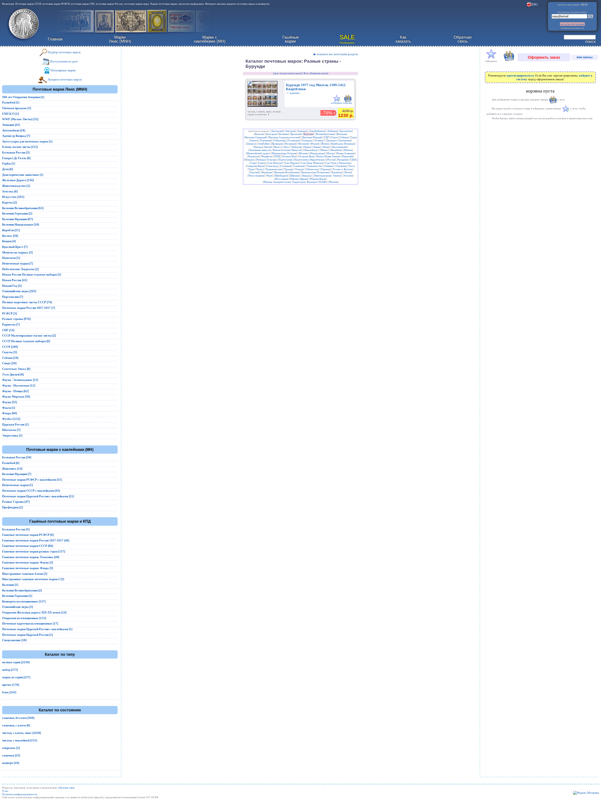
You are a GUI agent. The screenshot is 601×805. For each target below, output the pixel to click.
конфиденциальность (572, 28)
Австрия (290, 131)
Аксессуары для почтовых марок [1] (27, 141)
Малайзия (336, 150)
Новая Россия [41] (14, 280)
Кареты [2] (9, 202)
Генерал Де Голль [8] (16, 158)
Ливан (307, 147)
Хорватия (336, 172)
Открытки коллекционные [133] (24, 618)
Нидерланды (317, 153)
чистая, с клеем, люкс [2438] (21, 733)
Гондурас (307, 140)
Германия (266, 140)
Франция (267, 172)
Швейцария (281, 175)
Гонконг (319, 140)
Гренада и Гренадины (339, 140)
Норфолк (267, 156)
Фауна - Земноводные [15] (20, 380)
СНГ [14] (8, 330)
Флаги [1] (8, 408)
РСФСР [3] (9, 313)
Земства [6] (10, 191)
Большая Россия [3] (16, 152)
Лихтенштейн (339, 147)
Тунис (259, 169)
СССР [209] (10, 347)
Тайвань (328, 166)
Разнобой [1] (10, 102)
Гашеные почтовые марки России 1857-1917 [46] (35, 540)
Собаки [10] (10, 358)
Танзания (341, 166)
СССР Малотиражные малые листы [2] (29, 335)
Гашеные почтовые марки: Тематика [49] (30, 557)
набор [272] (10, 669)
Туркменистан (274, 169)
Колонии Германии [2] (17, 213)
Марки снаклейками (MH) (210, 39)
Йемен (325, 143)
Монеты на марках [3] (17, 252)
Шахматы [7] (11, 430)
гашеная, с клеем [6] (16, 725)
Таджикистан (314, 166)
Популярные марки (63, 70)
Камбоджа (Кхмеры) (342, 143)
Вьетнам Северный (255, 137)
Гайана (344, 137)
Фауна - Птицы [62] (15, 391)
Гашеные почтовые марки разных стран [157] (33, 551)
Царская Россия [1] (15, 424)
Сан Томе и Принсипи (338, 162)
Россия (331, 159)
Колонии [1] (10, 584)
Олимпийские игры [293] (19, 291)
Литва (326, 147)
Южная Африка (299, 178)
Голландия (294, 140)
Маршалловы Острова (284, 153)
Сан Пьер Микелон (312, 162)
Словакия (286, 166)
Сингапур (272, 166)
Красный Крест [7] (14, 247)
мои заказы (585, 57)
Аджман (302, 131)
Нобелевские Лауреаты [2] (20, 269)
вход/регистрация (572, 24)
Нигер (330, 153)
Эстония (348, 175)
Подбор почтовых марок (64, 52)
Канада (258, 147)
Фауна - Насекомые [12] (18, 385)
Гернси (254, 140)
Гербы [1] (8, 163)
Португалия (285, 159)
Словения (298, 166)
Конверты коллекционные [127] (24, 601)
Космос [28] (10, 236)
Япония (333, 181)
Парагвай (347, 156)
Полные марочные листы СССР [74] (27, 302)
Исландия (290, 143)
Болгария (271, 134)
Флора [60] (9, 413)
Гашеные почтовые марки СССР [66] (27, 546)
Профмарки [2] (12, 507)
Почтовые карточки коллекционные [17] (30, 623)
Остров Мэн (289, 156)
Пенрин (249, 159)
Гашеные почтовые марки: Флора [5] (27, 568)
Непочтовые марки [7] (17, 263)
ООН (277, 156)
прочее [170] (10, 684)
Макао (324, 150)
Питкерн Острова (266, 159)
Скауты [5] (9, 352)
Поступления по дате (63, 61)
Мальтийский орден (258, 153)
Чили (269, 175)
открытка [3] (11, 748)
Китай (268, 147)
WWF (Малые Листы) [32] (20, 119)
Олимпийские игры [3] (17, 607)
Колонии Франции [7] (16, 474)
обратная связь (66, 787)
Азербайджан (317, 131)
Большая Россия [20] (16, 457)
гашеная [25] (11, 755)
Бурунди (308, 134)
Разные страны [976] (16, 319)
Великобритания (325, 134)
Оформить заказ (544, 57)
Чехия (347, 172)
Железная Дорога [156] (18, 180)
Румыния (343, 159)
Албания (332, 131)
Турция (288, 169)
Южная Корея (318, 178)
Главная (55, 39)
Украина (325, 169)
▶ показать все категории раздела (336, 54)
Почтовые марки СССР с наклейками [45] (31, 490)
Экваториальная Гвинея (327, 175)
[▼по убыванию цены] (315, 73)
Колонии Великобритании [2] (22, 590)
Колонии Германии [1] (17, 596)
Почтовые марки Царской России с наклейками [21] (38, 496)
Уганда (299, 169)
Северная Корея (255, 166)
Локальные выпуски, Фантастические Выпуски (275, 150)
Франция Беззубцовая (286, 172)
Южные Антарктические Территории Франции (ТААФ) (295, 181)
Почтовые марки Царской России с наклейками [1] (37, 629)
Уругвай (254, 172)
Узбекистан (312, 169)
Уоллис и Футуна (342, 169)
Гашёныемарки (290, 39)
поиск (590, 41)
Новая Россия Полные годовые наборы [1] (31, 274)
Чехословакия (256, 175)
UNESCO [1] (10, 113)
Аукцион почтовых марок (64, 79)
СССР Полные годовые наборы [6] (26, 341)
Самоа (262, 162)
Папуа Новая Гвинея (328, 156)
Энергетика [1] (12, 435)
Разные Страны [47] (16, 501)
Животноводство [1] (16, 186)
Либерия (296, 147)
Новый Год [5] (12, 286)
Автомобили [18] (13, 130)
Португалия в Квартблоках (309, 159)
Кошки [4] (9, 241)
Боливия (283, 134)
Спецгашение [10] (14, 640)
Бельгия (259, 134)
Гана (353, 137)
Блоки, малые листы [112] (20, 147)
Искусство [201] (13, 197)
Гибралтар (279, 140)
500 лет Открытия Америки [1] (23, 97)
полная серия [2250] (16, 662)
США (353, 159)
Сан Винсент (275, 162)
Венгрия (341, 134)
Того (351, 166)
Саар (253, 162)
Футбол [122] (11, 419)
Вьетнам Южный (312, 137)
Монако (303, 153)
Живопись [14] (12, 468)
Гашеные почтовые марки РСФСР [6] (28, 535)
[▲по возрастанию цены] (287, 73)
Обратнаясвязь (463, 39)
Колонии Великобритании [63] (22, 208)
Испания (303, 143)
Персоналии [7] (12, 297)
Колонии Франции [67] (17, 219)
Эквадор (306, 175)
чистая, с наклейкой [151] (19, 740)
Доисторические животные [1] (22, 174)
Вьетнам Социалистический (284, 137)
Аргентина (346, 131)
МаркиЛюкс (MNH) (120, 39)
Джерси (251, 143)
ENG (535, 4)
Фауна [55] (9, 402)
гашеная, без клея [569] (18, 718)
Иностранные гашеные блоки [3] (24, 573)
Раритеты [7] (11, 324)
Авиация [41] (11, 124)
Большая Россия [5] (16, 529)
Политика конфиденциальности (19, 794)
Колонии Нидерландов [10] (20, 224)
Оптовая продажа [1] (16, 108)
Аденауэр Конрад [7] (16, 136)
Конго (277, 147)
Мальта (348, 150)
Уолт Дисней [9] (13, 374)
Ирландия (277, 143)
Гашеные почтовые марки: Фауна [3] (27, 562)
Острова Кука (306, 156)
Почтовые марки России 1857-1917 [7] (28, 308)
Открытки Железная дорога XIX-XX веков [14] (34, 612)
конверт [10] (10, 763)
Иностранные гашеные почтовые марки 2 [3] (33, 579)
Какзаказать (403, 39)
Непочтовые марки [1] (17, 485)
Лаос (286, 147)
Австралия (277, 131)
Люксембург (311, 150)
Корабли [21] (11, 230)
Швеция (294, 175)
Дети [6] (7, 169)
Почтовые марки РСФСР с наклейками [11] (32, 479)
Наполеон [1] (11, 258)
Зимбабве (263, 143)
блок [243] (9, 692)
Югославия (281, 178)
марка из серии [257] (16, 677)
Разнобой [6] (10, 463)
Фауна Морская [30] (16, 396)
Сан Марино (292, 162)
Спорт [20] (9, 363)
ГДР (326, 137)
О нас (5, 791)
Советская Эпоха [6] (16, 369)
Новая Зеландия (345, 153)
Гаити (334, 137)
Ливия (316, 147)
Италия (315, 143)
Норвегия (253, 156)
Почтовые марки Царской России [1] (27, 634)
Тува (251, 169)
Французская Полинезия (315, 172)
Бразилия (296, 134)
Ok (590, 16)
